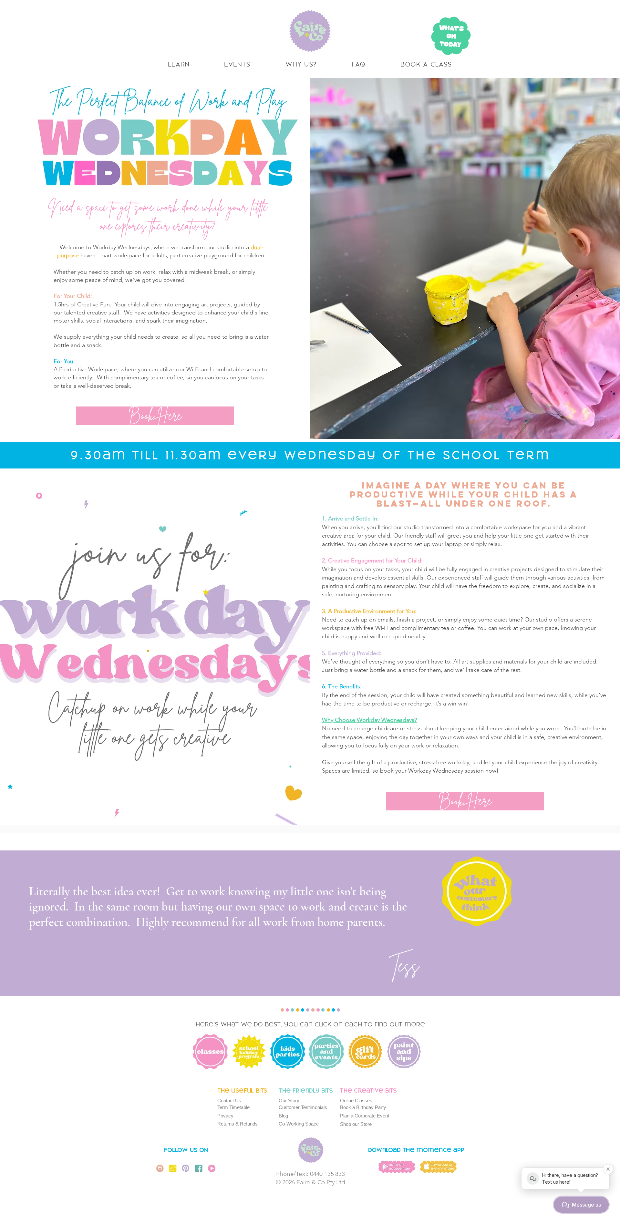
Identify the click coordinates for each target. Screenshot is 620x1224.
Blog (283, 1115)
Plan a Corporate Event (364, 1115)
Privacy (225, 1115)
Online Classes (356, 1100)
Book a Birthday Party (363, 1107)
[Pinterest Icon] (186, 1168)
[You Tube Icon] (211, 1168)
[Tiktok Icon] (173, 1168)
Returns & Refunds (237, 1123)
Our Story (289, 1100)
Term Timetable (233, 1107)
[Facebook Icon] (198, 1168)
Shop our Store (356, 1124)
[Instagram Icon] (160, 1168)
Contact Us (229, 1100)
